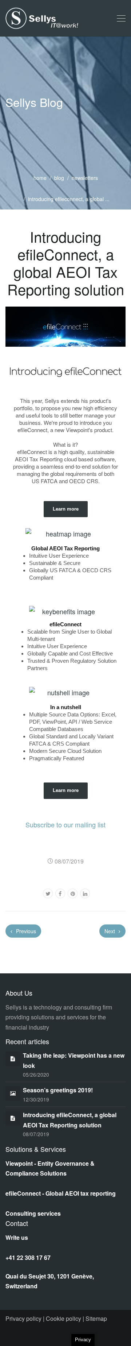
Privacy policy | (24, 1318)
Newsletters (85, 177)
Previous (25, 931)
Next (110, 931)
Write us (16, 1237)
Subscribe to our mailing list (65, 824)
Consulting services (33, 1213)
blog (59, 177)
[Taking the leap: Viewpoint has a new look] (13, 1058)
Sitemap (95, 1318)
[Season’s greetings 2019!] (13, 1093)
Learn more (66, 509)
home (40, 177)
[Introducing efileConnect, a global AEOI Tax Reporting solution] (13, 1118)
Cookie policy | (64, 1318)
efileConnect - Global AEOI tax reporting (60, 1193)
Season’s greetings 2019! (58, 1090)
